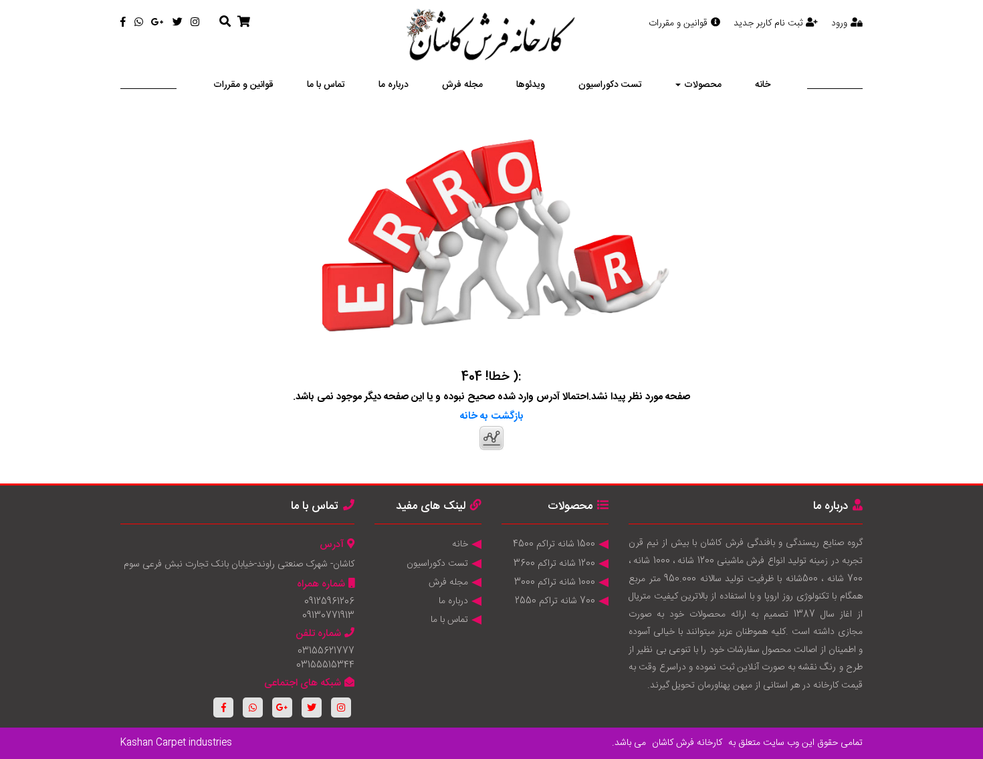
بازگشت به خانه (492, 416)
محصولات (703, 85)
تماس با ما (326, 85)
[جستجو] (225, 22)
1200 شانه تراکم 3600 (554, 564)
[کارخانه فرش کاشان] (492, 37)
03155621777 (326, 651)
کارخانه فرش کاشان (687, 743)
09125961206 (329, 602)
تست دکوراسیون (610, 85)
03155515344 (325, 665)
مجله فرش (462, 85)
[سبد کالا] (243, 22)
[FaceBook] (123, 23)
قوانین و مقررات (678, 23)
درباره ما (393, 85)
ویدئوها (530, 85)
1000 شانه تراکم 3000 (554, 582)
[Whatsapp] (138, 23)
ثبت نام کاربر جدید (768, 23)
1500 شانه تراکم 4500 (554, 544)
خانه (762, 85)
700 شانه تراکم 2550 (555, 601)
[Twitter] (178, 23)
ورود (839, 23)
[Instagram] (195, 23)
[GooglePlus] (157, 23)
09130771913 (328, 616)
